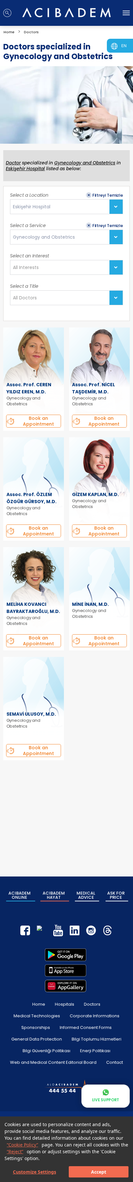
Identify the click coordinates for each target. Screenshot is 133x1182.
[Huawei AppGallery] (65, 986)
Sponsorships (35, 1027)
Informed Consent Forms (86, 1027)
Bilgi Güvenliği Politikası (46, 1051)
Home (38, 1004)
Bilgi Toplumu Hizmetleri (96, 1039)
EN (124, 46)
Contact (114, 1062)
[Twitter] (41, 930)
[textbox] (27, 268)
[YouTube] (58, 930)
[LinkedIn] (74, 930)
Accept (98, 1172)
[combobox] (66, 207)
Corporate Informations (94, 1016)
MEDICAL (86, 895)
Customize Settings (34, 1172)
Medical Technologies (37, 1016)
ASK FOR (116, 895)
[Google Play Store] (65, 955)
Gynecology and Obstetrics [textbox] (44, 237)
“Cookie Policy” (22, 1145)
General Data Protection (36, 1039)
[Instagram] (91, 930)
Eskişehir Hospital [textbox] (31, 207)
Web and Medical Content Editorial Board (53, 1062)
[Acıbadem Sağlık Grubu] (66, 12)
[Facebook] (25, 930)
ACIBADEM (19, 895)
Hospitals (64, 1004)
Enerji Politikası (95, 1051)
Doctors (92, 1004)
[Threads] (107, 930)
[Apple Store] (65, 970)
